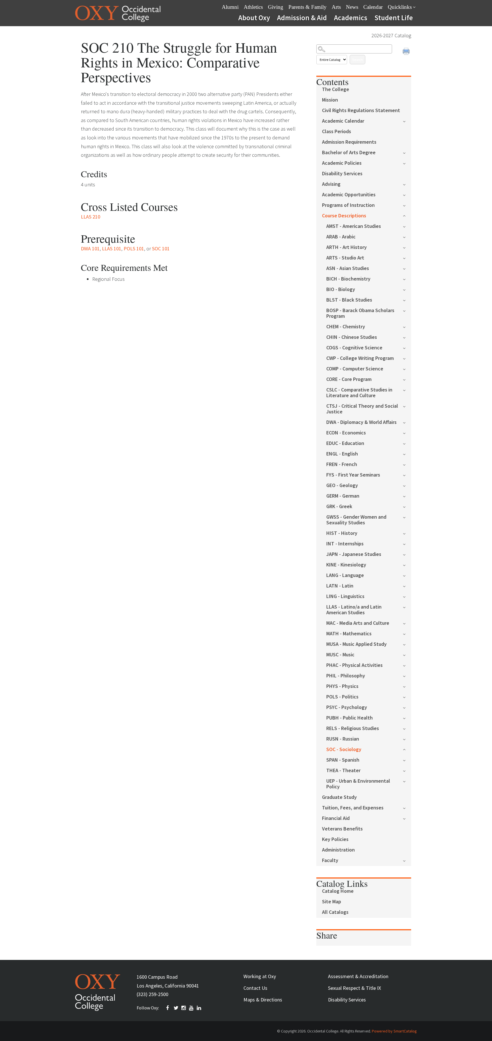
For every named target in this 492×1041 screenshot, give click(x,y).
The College (335, 89)
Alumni (230, 7)
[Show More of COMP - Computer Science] (407, 368)
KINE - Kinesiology (346, 565)
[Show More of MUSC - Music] (407, 654)
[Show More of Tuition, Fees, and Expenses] (407, 807)
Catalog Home (338, 891)
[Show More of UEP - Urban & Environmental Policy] (407, 781)
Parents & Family (307, 7)
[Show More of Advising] (407, 184)
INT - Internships (345, 544)
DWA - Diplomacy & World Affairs (361, 422)
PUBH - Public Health (349, 718)
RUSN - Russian (342, 739)
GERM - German (342, 496)
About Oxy (254, 17)
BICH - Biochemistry (348, 279)
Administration (338, 850)
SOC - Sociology (343, 750)
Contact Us (255, 988)
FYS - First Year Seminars (353, 475)
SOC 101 (161, 248)
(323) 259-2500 (152, 994)
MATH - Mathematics (349, 634)
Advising (331, 184)
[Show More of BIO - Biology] (407, 289)
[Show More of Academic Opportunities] (407, 194)
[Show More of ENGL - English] (407, 453)
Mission (330, 100)
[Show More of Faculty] (407, 860)
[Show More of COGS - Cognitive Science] (407, 347)
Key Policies (335, 839)
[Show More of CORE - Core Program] (407, 379)
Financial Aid (336, 818)
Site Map (331, 902)
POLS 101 (134, 248)
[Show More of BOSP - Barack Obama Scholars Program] (407, 310)
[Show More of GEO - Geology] (407, 485)
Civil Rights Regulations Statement (361, 111)
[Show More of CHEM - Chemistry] (407, 326)
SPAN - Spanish (342, 760)
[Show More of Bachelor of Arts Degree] (407, 152)
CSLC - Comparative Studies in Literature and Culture (359, 393)
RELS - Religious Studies (352, 728)
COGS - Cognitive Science (354, 348)
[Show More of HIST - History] (407, 533)
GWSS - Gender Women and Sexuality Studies (356, 520)
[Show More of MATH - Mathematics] (407, 633)
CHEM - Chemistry (345, 327)
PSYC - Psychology (346, 707)
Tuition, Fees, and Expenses (353, 808)
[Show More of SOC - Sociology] (407, 749)
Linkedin (199, 1008)
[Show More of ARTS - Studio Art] (407, 257)
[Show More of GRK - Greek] (407, 506)
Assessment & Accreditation (358, 976)
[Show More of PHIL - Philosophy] (407, 675)
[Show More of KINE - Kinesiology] (407, 564)
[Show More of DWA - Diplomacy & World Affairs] (407, 422)
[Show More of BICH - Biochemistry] (407, 278)
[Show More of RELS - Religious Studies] (407, 728)
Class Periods (336, 132)
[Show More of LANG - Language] (407, 575)
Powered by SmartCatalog (394, 1031)
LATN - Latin (339, 586)
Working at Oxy (259, 976)
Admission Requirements (349, 142)
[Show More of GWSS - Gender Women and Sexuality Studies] (407, 517)
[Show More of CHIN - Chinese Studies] (407, 337)
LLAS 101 (111, 248)
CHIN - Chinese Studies (351, 337)
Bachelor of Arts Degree (349, 153)
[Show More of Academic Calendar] (407, 120)
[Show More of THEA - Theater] (407, 770)
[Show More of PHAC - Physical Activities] (407, 665)
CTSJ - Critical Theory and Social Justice (362, 409)
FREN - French (341, 464)
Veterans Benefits (342, 829)
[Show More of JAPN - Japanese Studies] (407, 554)
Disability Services (342, 174)
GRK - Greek (339, 507)
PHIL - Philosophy (345, 676)
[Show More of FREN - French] (407, 464)
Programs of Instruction (348, 205)
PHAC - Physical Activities (354, 665)
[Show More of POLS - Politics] (407, 696)
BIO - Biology (340, 289)
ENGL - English (342, 454)
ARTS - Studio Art (345, 258)
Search (357, 59)
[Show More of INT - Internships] (407, 543)
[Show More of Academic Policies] (407, 163)
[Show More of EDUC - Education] (407, 443)
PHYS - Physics (342, 686)
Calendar (373, 7)
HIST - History (341, 533)
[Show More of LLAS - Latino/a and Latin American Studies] (407, 606)
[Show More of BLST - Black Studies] (407, 299)
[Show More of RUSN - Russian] (407, 738)
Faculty (330, 860)
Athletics (253, 7)
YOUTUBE (191, 1008)
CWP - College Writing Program (360, 358)
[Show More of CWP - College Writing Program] (407, 358)
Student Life (393, 17)
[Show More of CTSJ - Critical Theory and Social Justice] (407, 406)
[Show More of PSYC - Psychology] (407, 707)
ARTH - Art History (346, 247)
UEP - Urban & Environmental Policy (358, 784)
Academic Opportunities (349, 195)
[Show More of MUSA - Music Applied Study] (407, 644)
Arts (336, 7)
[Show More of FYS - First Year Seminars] (407, 474)
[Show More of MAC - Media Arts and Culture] (407, 623)
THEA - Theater (343, 771)
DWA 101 (90, 248)
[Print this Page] (407, 52)
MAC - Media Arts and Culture (357, 623)
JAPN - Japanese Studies (353, 554)
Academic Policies (342, 163)
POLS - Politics (342, 697)
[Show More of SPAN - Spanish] (407, 759)
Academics (350, 17)
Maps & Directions (262, 999)
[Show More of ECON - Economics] (407, 432)
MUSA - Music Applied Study (356, 644)
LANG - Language (345, 575)
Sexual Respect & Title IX (354, 988)
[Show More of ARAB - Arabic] (407, 236)
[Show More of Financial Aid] (407, 818)
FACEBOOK (168, 1008)
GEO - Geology (342, 485)
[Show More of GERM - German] (407, 495)
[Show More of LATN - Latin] (407, 585)
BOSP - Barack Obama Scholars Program (360, 313)
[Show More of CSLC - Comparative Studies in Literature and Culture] (407, 389)
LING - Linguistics (345, 596)
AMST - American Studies (353, 226)
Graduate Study (339, 797)
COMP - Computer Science (354, 369)
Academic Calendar (343, 121)
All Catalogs (335, 912)
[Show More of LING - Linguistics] (407, 596)
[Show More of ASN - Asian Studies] (407, 268)
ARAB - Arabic (341, 237)
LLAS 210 (90, 216)
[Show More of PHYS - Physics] (407, 686)
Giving (275, 7)
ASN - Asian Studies (347, 268)
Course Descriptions (344, 216)
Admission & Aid (302, 17)
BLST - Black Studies (349, 300)
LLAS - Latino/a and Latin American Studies (354, 610)
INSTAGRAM (183, 1008)
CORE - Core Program (349, 379)
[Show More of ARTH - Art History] (407, 247)
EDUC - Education (345, 443)
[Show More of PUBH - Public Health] (407, 717)
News (352, 7)
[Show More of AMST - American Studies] (407, 226)
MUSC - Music (340, 655)
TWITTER (176, 1008)
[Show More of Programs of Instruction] (407, 205)
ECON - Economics (346, 433)
